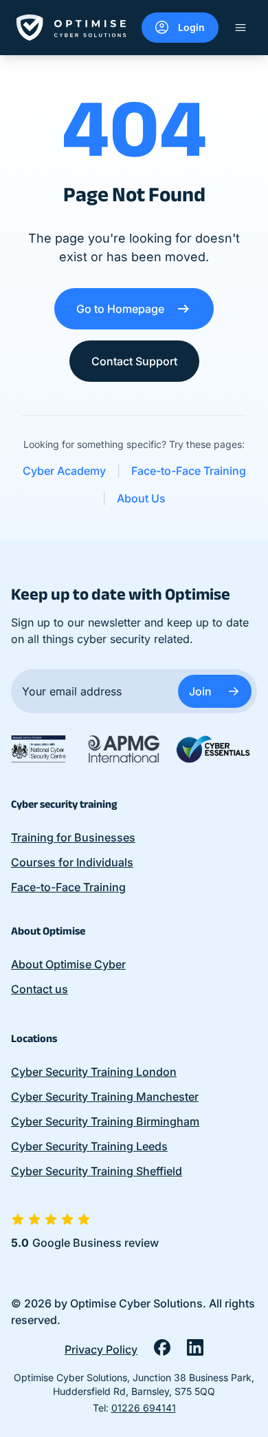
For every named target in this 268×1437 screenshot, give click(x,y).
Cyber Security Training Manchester (105, 1096)
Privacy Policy (101, 1349)
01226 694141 (143, 1408)
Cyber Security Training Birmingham (105, 1121)
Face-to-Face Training (188, 471)
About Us (141, 498)
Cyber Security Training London (94, 1072)
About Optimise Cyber (68, 964)
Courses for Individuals (72, 862)
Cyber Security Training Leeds (89, 1146)
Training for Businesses (73, 837)
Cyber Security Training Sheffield (96, 1171)
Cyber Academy (64, 471)
